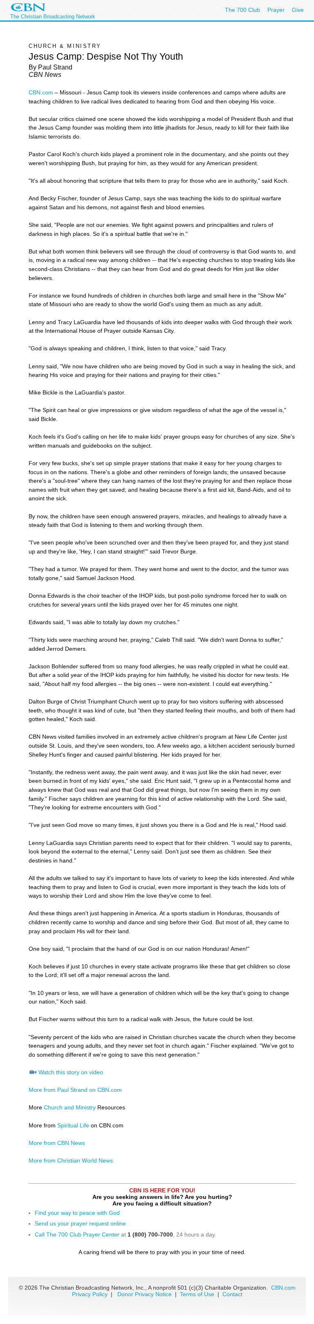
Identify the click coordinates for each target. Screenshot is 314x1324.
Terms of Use (198, 1294)
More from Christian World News (71, 1160)
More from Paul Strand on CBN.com (75, 1090)
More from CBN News (57, 1143)
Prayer (276, 10)
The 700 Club (242, 10)
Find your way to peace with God (77, 1213)
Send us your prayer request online (80, 1223)
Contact (232, 1294)
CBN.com (41, 92)
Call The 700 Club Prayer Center (77, 1234)
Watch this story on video (70, 1072)
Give (298, 10)
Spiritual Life (73, 1125)
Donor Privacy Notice (144, 1294)
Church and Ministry (70, 1107)
